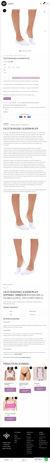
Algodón (23, 102)
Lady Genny (32, 102)
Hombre (16, 436)
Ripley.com (27, 298)
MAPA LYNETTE (18, 354)
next (45, 31)
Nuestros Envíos (30, 440)
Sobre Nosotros (30, 446)
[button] (40, 4)
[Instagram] (25, 460)
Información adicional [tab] (15, 124)
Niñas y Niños (17, 438)
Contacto (29, 438)
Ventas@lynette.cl (43, 447)
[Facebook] (23, 460)
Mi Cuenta (29, 437)
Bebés (15, 440)
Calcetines (11, 55)
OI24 (38, 102)
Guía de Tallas (7, 98)
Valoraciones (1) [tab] (25, 124)
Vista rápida (10, 379)
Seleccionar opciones (10, 390)
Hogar (15, 442)
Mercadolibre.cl (35, 294)
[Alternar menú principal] (47, 3)
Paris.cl (39, 298)
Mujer (7, 55)
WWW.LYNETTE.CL (26, 357)
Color (4, 64)
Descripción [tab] (6, 124)
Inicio (4, 55)
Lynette (10, 3)
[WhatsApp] (27, 460)
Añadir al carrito (26, 78)
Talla (4, 70)
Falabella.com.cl (12, 298)
